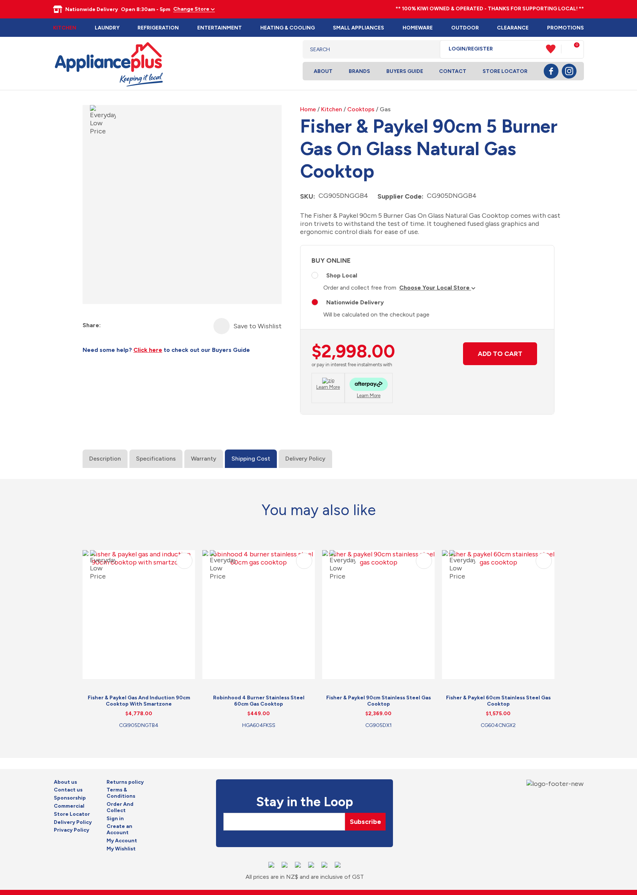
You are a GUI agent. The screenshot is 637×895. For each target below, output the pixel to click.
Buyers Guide (404, 71)
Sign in (115, 819)
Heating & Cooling (287, 28)
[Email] (134, 326)
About (323, 71)
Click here (147, 349)
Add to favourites (184, 561)
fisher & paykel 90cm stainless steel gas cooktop (378, 701)
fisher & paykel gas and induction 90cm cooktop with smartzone (139, 701)
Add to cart (500, 354)
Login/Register (471, 49)
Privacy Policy (71, 830)
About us (65, 782)
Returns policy (125, 782)
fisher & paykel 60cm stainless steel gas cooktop (498, 701)
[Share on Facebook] (107, 326)
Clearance (513, 28)
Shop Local (341, 275)
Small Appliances (358, 28)
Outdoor (465, 28)
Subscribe (365, 822)
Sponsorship (70, 798)
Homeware (418, 28)
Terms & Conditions (121, 793)
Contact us (68, 790)
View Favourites (553, 49)
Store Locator (505, 71)
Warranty (203, 458)
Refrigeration (158, 28)
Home (308, 109)
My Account (122, 841)
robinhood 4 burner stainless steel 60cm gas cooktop (258, 701)
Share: (92, 325)
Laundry (107, 28)
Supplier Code (399, 196)
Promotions (565, 28)
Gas (385, 109)
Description (105, 458)
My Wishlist (121, 849)
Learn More (328, 387)
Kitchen (64, 28)
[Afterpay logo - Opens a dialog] (368, 385)
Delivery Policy (305, 458)
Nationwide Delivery (355, 302)
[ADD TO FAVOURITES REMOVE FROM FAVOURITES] (221, 326)
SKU (306, 196)
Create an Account (119, 830)
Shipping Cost (251, 458)
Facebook (551, 71)
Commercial (69, 806)
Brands (359, 71)
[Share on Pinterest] (147, 326)
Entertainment (219, 28)
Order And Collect (120, 807)
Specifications (156, 458)
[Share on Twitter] (120, 326)
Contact (452, 71)
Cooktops (361, 109)
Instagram (569, 71)
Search (428, 49)
